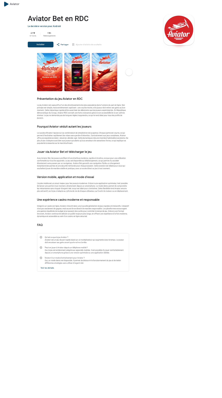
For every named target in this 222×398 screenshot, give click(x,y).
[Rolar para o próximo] (129, 72)
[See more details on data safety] (47, 268)
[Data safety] (46, 225)
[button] (49, 72)
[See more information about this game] (86, 99)
